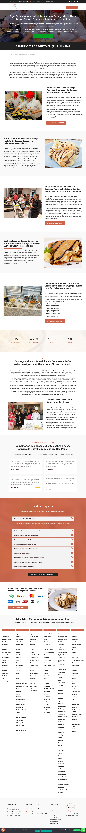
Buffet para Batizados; (52, 307)
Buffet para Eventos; (52, 311)
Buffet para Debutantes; (53, 310)
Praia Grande (75, 702)
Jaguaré (18, 670)
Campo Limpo (61, 649)
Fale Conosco (60, 7)
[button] (43, 519)
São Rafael (61, 763)
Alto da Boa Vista (62, 636)
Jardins (4, 660)
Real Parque (61, 756)
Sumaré (18, 712)
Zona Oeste (22, 630)
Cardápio (34, 7)
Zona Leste (50, 630)
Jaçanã (32, 652)
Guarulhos (74, 670)
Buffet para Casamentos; (53, 308)
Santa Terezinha (34, 673)
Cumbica (74, 652)
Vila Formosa (47, 702)
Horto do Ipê (61, 688)
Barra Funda (19, 647)
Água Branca (19, 634)
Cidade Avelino (62, 669)
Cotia (17, 660)
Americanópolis (48, 634)
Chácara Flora (61, 657)
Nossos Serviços (43, 7)
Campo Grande (62, 647)
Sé (3, 678)
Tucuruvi (32, 678)
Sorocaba (74, 719)
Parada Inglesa (34, 665)
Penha (45, 678)
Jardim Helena (48, 668)
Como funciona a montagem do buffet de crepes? (26, 548)
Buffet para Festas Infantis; (54, 313)
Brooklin (60, 641)
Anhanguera (5, 636)
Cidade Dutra (61, 672)
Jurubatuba (61, 727)
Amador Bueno (20, 644)
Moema (60, 737)
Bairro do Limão (34, 636)
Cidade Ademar (62, 667)
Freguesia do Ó (34, 644)
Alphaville (18, 636)
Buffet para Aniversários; (53, 305)
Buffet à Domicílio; (51, 303)
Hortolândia (75, 673)
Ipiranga (60, 695)
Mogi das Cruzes (76, 691)
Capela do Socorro (62, 652)
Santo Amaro (61, 766)
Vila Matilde (47, 707)
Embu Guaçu (75, 657)
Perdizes (18, 688)
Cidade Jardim (62, 675)
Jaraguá (18, 675)
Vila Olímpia (61, 787)
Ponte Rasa (47, 681)
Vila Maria (33, 683)
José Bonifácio (34, 657)
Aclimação (5, 634)
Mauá (73, 689)
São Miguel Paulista (49, 688)
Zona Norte (36, 630)
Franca (73, 662)
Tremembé (33, 675)
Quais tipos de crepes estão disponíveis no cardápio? (27, 535)
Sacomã (60, 758)
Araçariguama (75, 642)
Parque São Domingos (22, 686)
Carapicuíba (19, 655)
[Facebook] (69, 2)
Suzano (74, 722)
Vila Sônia (60, 792)
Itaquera (46, 662)
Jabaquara (61, 703)
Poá (73, 699)
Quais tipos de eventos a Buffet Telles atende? (25, 518)
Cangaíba (46, 641)
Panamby (60, 742)
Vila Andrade (61, 771)
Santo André (75, 707)
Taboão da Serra (20, 715)
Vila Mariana (61, 782)
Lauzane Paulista (34, 660)
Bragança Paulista (76, 644)
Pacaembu (5, 665)
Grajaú (59, 680)
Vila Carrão (47, 696)
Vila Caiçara (75, 729)
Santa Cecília (5, 673)
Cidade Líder (47, 644)
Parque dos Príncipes (21, 683)
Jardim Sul (61, 724)
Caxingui (18, 657)
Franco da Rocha (76, 665)
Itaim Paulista (47, 660)
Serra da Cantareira (77, 716)
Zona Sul (64, 630)
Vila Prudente (47, 709)
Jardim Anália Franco (49, 665)
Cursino (60, 677)
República (4, 670)
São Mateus (47, 686)
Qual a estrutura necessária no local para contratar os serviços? (29, 557)
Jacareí (74, 683)
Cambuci (4, 649)
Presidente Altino (20, 699)
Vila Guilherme (34, 681)
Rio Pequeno (19, 707)
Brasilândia (33, 639)
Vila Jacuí (46, 704)
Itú (72, 681)
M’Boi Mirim (61, 732)
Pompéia (18, 696)
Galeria (53, 7)
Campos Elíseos (6, 652)
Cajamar (74, 647)
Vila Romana (19, 728)
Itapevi (18, 668)
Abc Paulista (75, 634)
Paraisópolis (61, 748)
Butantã (18, 652)
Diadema (74, 655)
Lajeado (46, 670)
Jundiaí (74, 686)
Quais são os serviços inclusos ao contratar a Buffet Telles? (28, 562)
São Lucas (46, 683)
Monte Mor (75, 696)
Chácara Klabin (62, 664)
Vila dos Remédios (21, 717)
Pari (3, 668)
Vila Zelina (47, 712)
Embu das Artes (20, 662)
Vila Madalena (20, 725)
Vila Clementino (62, 774)
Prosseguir (37, 831)
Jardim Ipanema (62, 714)
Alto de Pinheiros (20, 641)
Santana (32, 670)
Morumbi (60, 740)
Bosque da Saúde (62, 639)
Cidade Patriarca (48, 647)
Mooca (46, 673)
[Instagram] (72, 2)
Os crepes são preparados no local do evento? (25, 539)
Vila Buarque (5, 681)
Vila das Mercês (62, 776)
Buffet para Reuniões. (52, 316)
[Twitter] (77, 2)
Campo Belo (61, 644)
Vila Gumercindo (62, 779)
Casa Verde (33, 641)
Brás (3, 647)
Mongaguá (74, 694)
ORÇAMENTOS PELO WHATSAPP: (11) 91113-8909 (43, 46)
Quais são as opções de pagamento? (23, 553)
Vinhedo (74, 731)
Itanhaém (74, 678)
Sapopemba (47, 691)
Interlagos (60, 693)
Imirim (32, 649)
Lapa (17, 678)
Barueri (18, 649)
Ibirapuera (60, 690)
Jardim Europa (62, 711)
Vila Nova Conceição (63, 784)
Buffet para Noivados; (52, 315)
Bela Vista (5, 641)
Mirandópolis (61, 735)
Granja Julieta (61, 682)
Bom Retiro (5, 644)
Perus (31, 668)
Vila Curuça (47, 699)
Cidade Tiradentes (49, 649)
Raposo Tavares (20, 704)
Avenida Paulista (6, 639)
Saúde (59, 769)
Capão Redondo (62, 655)
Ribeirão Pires (75, 704)
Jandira (18, 673)
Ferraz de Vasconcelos (78, 660)
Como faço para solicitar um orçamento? (23, 566)
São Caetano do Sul (77, 714)
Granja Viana (19, 665)
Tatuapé (46, 694)
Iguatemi (46, 657)
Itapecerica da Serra (63, 701)
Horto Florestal (34, 647)
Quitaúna (18, 702)
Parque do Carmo (48, 675)
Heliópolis (60, 685)
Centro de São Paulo (8, 630)
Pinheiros (18, 691)
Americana (75, 639)
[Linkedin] (75, 2)
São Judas (60, 761)
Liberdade (5, 662)
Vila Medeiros (33, 686)
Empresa (28, 7)
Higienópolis (5, 657)
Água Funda (61, 634)
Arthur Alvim (47, 636)
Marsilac (60, 729)
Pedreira (60, 753)
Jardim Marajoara (62, 716)
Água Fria (32, 634)
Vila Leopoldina (20, 723)
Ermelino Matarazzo (49, 652)
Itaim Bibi (60, 698)
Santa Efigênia (6, 675)
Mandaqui (32, 662)
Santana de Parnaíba (21, 709)
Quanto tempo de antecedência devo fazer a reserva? (27, 530)
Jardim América (62, 706)
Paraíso (60, 745)
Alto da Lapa (19, 639)
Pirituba (18, 694)
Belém (45, 639)
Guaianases (47, 655)
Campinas (74, 649)
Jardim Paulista (62, 719)
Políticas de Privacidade (46, 831)
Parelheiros (61, 750)
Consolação (5, 655)
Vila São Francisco (21, 730)
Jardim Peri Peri (34, 655)
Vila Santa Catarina (63, 790)
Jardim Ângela (62, 709)
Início (12, 54)
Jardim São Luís (62, 722)
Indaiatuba (74, 675)
